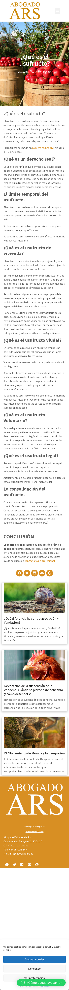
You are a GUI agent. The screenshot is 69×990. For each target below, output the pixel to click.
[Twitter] (27, 573)
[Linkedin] (34, 573)
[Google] (49, 573)
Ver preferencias (34, 978)
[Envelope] (42, 573)
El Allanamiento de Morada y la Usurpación (34, 753)
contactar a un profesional (39, 560)
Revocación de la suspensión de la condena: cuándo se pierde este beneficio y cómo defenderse (33, 690)
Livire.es (41, 832)
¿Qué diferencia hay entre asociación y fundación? (31, 620)
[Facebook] (19, 573)
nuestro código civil (43, 147)
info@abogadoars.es (21, 853)
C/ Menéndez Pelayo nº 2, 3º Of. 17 (23, 841)
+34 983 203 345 (18, 849)
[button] (57, 11)
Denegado (34, 968)
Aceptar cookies (35, 959)
